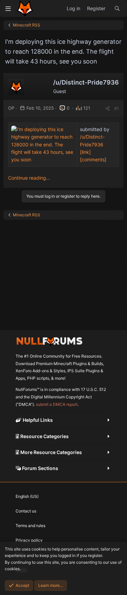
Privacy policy (29, 540)
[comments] (93, 159)
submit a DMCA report (57, 404)
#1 (116, 108)
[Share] (107, 108)
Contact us (26, 510)
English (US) (27, 496)
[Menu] (8, 8)
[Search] (117, 8)
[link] (85, 152)
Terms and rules (30, 525)
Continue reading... (29, 178)
